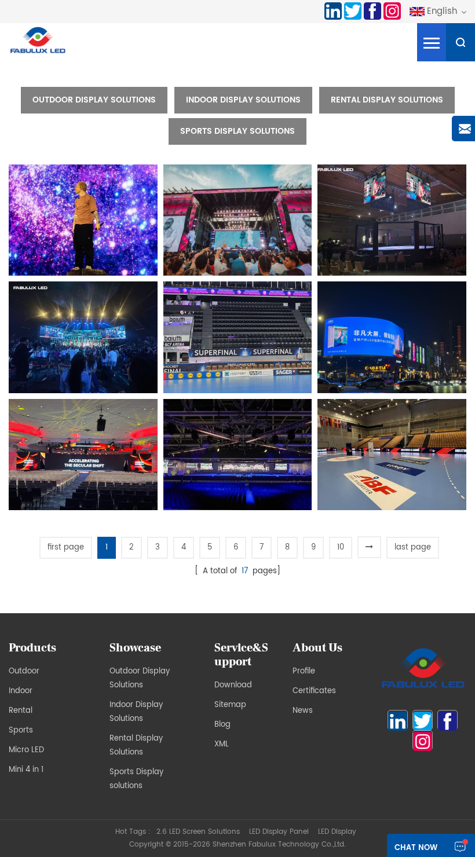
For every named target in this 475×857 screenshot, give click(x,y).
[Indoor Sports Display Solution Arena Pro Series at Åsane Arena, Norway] (391, 455)
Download (233, 685)
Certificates (314, 691)
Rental (20, 711)
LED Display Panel (279, 831)
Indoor (20, 691)
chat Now (415, 848)
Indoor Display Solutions (243, 100)
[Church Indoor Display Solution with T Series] (83, 337)
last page (412, 547)
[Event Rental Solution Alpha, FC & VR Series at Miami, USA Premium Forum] (83, 455)
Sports (21, 730)
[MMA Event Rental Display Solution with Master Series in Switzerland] (391, 220)
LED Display (337, 831)
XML (221, 744)
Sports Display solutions (237, 131)
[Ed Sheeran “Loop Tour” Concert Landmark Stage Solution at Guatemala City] (83, 220)
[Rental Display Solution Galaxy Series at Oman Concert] (237, 455)
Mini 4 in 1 (26, 770)
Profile (304, 671)
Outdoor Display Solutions (94, 100)
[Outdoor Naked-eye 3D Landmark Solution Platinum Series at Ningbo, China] (391, 337)
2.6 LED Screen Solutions (198, 831)
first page (66, 547)
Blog (222, 725)
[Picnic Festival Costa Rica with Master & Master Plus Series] (237, 220)
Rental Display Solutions (387, 100)
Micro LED (26, 750)
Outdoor (24, 671)
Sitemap (230, 705)
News (303, 711)
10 (340, 547)
